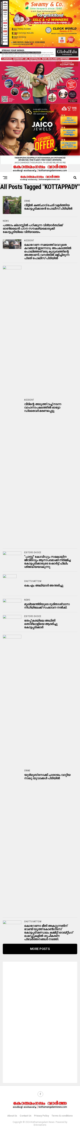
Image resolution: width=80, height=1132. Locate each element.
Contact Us (25, 1115)
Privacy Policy (41, 1115)
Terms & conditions (62, 1115)
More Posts (40, 949)
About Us (12, 1115)
